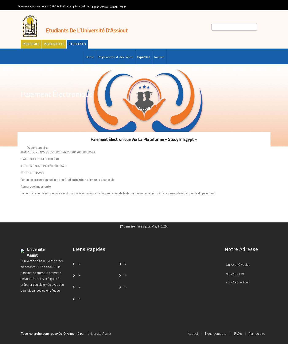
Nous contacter (216, 334)
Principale (31, 44)
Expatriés (144, 57)
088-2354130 (235, 274)
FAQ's (238, 334)
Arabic (104, 6)
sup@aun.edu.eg (80, 6)
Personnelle (54, 44)
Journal (159, 57)
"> (79, 264)
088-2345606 (57, 6)
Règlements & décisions (115, 57)
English (95, 6)
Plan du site (257, 334)
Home (90, 57)
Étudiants (77, 44)
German (113, 6)
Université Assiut (237, 265)
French (122, 6)
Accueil (144, 109)
